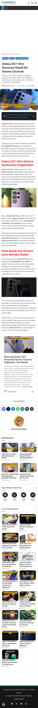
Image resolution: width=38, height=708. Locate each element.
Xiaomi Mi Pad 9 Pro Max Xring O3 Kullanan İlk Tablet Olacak (9, 662)
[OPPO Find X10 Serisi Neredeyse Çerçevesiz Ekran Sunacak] (10, 538)
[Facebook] (4, 409)
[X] (8, 409)
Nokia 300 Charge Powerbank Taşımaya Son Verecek (27, 623)
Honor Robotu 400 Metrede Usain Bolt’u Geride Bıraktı (9, 564)
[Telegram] (22, 409)
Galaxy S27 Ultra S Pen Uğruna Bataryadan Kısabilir (9, 456)
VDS (14, 696)
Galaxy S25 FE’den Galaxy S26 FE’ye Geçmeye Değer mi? (26, 456)
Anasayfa (6, 54)
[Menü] (36, 3)
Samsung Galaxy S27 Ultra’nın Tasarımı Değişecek (27, 643)
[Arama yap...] (32, 3)
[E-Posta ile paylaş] (27, 409)
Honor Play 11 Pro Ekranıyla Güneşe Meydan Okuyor (25, 545)
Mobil (12, 54)
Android (17, 54)
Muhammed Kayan (10, 86)
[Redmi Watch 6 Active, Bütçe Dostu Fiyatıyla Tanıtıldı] (10, 596)
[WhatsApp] (18, 409)
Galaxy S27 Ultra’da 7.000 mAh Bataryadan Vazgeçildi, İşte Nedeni (10, 476)
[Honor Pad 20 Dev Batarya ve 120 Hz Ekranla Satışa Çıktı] (28, 556)
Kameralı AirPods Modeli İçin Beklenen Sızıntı (26, 527)
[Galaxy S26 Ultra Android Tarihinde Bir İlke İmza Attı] (28, 467)
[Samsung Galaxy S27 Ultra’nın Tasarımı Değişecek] (28, 636)
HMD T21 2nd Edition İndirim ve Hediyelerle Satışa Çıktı (9, 643)
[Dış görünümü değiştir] (29, 3)
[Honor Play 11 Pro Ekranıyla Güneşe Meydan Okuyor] (28, 538)
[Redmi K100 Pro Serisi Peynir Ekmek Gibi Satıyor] (10, 519)
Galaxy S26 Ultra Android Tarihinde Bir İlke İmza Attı (27, 476)
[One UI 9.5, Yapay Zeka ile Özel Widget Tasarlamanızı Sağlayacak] (10, 575)
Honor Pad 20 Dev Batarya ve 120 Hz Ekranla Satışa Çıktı (26, 564)
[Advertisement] (19, 30)
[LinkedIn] (13, 409)
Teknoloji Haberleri (22, 58)
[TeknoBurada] (8, 3)
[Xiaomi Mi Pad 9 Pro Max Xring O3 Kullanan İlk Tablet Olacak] (10, 654)
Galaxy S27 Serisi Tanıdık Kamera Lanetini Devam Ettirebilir (27, 604)
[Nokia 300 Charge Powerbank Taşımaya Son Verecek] (28, 615)
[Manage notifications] (3, 704)
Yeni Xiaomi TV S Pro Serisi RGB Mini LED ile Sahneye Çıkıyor (27, 583)
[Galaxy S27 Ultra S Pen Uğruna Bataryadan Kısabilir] (10, 447)
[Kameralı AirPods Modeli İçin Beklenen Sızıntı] (28, 519)
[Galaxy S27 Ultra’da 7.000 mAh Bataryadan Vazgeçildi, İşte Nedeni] (10, 467)
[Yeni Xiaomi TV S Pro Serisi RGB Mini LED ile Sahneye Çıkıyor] (28, 575)
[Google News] (19, 401)
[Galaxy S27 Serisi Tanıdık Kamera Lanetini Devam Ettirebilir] (28, 596)
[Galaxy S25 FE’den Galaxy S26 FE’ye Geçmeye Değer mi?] (28, 447)
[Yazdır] (32, 409)
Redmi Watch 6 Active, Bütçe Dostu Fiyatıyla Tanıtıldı (9, 604)
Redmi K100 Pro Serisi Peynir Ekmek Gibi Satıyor (9, 527)
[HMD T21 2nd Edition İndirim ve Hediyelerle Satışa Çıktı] (10, 636)
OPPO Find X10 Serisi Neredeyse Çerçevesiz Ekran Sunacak (9, 545)
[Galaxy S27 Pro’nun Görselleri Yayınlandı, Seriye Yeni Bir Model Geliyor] (10, 615)
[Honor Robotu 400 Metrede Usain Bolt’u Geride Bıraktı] (10, 556)
